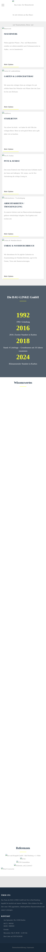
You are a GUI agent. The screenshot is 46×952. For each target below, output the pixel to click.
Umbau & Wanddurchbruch (19, 246)
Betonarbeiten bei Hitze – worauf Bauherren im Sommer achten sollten (22, 585)
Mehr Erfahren (8, 64)
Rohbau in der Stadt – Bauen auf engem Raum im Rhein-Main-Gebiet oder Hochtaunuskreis (22, 732)
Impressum (30, 947)
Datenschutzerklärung (19, 947)
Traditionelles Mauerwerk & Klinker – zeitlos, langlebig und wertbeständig (21, 511)
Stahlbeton (10, 118)
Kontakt (6, 929)
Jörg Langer (18, 444)
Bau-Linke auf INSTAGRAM (13, 936)
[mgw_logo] (7, 869)
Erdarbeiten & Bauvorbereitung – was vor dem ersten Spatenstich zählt (22, 805)
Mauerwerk (10, 34)
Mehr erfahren (7, 463)
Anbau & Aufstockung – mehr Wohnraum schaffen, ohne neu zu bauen (22, 438)
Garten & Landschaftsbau (18, 76)
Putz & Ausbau (12, 161)
